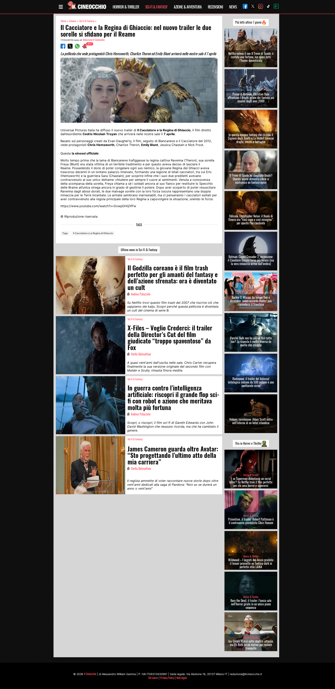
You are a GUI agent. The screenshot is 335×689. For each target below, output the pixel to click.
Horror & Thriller (126, 7)
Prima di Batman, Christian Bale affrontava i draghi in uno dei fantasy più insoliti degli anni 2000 (251, 97)
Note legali (181, 678)
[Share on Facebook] (62, 47)
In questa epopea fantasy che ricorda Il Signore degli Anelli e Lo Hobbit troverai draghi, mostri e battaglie (251, 138)
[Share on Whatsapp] (77, 47)
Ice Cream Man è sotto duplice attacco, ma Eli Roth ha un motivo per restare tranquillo (251, 644)
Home (63, 21)
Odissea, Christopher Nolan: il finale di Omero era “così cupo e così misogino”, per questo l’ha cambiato (251, 219)
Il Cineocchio (90, 674)
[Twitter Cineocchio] (251, 6)
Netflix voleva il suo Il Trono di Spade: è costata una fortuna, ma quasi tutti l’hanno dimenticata (251, 57)
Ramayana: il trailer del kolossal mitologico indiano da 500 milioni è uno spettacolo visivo (251, 382)
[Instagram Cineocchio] (259, 6)
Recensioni (215, 7)
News (233, 7)
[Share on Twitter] (70, 47)
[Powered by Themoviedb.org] (275, 7)
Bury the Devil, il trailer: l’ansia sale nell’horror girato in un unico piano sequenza (251, 604)
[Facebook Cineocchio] (244, 6)
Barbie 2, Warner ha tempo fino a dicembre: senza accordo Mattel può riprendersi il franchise (251, 301)
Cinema (72, 21)
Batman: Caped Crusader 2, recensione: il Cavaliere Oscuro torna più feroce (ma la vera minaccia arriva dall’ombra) (251, 260)
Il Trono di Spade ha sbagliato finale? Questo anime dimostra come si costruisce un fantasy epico (251, 179)
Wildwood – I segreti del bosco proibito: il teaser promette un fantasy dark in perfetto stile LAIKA (251, 563)
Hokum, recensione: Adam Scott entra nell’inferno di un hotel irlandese (251, 421)
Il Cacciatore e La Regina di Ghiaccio (93, 233)
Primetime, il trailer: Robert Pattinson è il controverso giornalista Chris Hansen (251, 521)
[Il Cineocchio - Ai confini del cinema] (87, 7)
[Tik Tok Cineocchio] (267, 6)
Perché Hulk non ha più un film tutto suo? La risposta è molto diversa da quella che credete (251, 341)
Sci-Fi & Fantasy (156, 7)
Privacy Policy (167, 678)
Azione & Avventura (188, 7)
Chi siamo (153, 678)
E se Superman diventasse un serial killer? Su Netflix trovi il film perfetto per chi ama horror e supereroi (250, 482)
